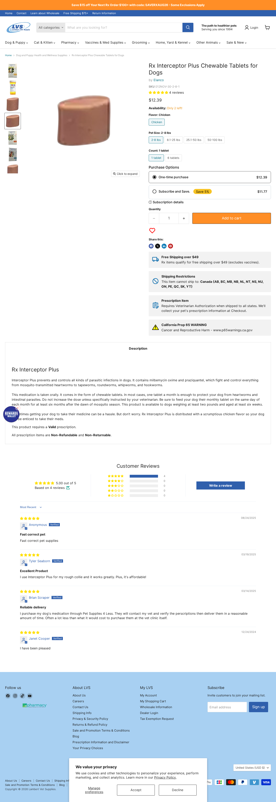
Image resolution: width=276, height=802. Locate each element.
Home (9, 13)
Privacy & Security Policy (90, 719)
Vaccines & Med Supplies (104, 42)
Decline (177, 790)
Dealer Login (149, 713)
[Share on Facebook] (151, 246)
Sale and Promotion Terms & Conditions (101, 730)
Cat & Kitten (44, 42)
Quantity (155, 209)
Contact (21, 13)
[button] (159, 92)
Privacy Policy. (165, 777)
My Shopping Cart (153, 701)
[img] (29, 518)
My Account (148, 695)
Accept (136, 790)
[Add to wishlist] (152, 230)
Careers (78, 701)
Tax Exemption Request (157, 719)
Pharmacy (69, 42)
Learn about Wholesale (45, 13)
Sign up (258, 707)
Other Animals (207, 42)
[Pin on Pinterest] (170, 246)
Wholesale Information (156, 707)
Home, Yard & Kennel (172, 42)
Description (138, 348)
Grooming (140, 42)
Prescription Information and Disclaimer (101, 742)
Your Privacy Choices (88, 748)
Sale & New (235, 42)
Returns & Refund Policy (90, 725)
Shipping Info (82, 713)
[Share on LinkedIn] (164, 246)
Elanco (159, 80)
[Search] (187, 27)
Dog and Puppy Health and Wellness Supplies (41, 55)
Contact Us (80, 707)
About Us (79, 695)
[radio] (210, 177)
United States (250, 767)
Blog (76, 736)
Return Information (104, 13)
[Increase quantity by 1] (184, 218)
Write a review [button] (220, 485)
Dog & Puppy (15, 42)
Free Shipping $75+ (75, 13)
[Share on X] (157, 246)
